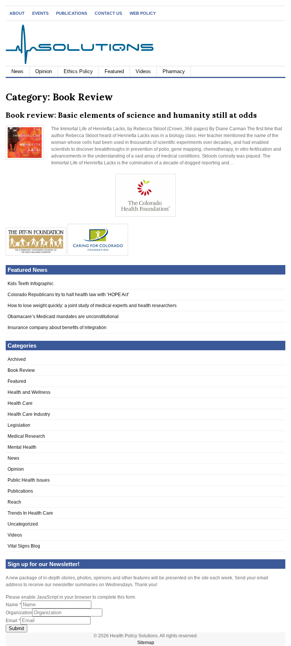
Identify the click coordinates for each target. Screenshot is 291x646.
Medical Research (26, 436)
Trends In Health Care (30, 513)
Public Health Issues (29, 480)
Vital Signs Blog (24, 546)
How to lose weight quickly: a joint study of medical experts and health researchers (92, 305)
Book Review (21, 370)
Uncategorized (23, 524)
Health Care (20, 403)
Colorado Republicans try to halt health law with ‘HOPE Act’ (68, 294)
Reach (14, 502)
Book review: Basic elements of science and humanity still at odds (131, 115)
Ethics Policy (78, 71)
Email (13, 620)
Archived (17, 359)
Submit (16, 628)
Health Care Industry (29, 414)
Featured (114, 71)
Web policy (143, 13)
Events (40, 13)
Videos (143, 71)
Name (13, 604)
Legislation (19, 425)
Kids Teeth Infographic (30, 283)
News (17, 71)
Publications (71, 13)
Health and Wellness (29, 392)
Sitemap (145, 642)
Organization (19, 612)
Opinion (43, 71)
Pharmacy (174, 71)
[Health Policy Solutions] (79, 62)
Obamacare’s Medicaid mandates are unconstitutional (63, 316)
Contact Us (108, 13)
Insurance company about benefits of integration (57, 327)
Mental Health (22, 447)
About (17, 13)
